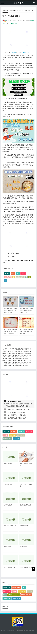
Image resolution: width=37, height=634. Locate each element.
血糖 (17, 273)
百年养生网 (18, 3)
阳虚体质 (16, 438)
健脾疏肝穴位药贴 (13, 595)
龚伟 (24, 587)
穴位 (9, 412)
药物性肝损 (6, 591)
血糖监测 (8, 277)
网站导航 (13, 10)
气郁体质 (29, 431)
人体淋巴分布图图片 (20, 418)
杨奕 (9, 409)
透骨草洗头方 (7, 438)
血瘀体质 (6, 431)
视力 (12, 273)
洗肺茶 (5, 435)
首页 (18, 10)
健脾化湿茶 (20, 435)
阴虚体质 (21, 431)
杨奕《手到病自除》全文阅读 (20, 409)
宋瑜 (4, 595)
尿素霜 (14, 591)
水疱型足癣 (22, 591)
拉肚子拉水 (17, 401)
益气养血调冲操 (26, 595)
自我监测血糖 (15, 253)
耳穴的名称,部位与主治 (19, 412)
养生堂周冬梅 (16, 587)
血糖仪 (13, 256)
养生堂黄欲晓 (16, 598)
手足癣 (30, 591)
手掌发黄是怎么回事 (20, 415)
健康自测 (11, 415)
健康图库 (11, 418)
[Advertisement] (18, 38)
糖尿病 (24, 10)
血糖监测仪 (25, 52)
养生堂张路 (6, 598)
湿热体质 (12, 435)
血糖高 (29, 10)
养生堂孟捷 (6, 587)
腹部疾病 (11, 401)
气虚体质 (13, 431)
